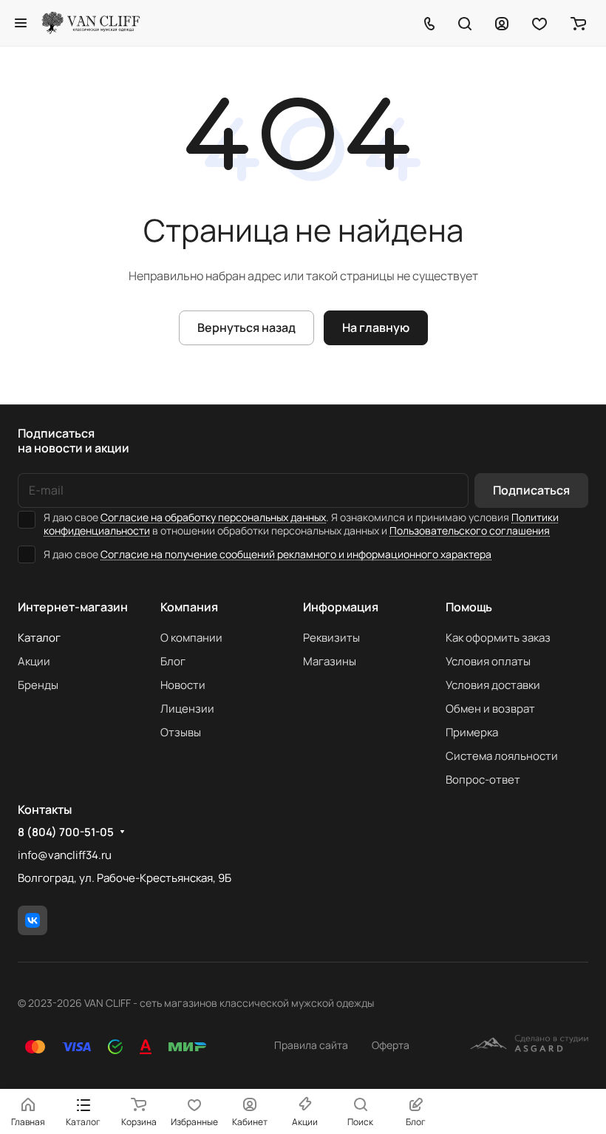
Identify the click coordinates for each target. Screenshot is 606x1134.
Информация (340, 607)
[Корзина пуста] (578, 23)
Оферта (390, 1045)
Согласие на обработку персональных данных (213, 517)
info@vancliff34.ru (65, 855)
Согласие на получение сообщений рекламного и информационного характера (296, 554)
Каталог (39, 637)
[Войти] (501, 23)
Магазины (329, 661)
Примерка (472, 732)
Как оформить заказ (498, 637)
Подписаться (531, 490)
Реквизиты (331, 637)
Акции (34, 661)
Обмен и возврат (490, 708)
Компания (189, 607)
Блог (172, 661)
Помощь (469, 607)
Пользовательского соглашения (469, 530)
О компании (191, 637)
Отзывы (180, 732)
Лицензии (187, 708)
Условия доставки (493, 685)
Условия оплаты (488, 661)
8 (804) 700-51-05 (66, 832)
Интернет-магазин (73, 607)
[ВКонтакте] (32, 920)
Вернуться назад (246, 327)
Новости (182, 685)
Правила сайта (311, 1045)
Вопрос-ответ (483, 779)
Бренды (38, 685)
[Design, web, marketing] (529, 1045)
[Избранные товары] (539, 23)
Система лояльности (502, 756)
